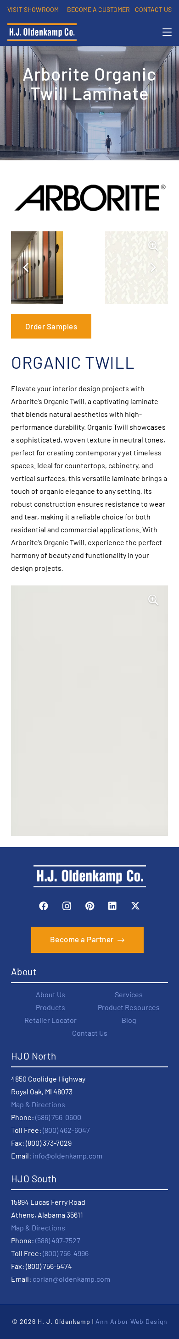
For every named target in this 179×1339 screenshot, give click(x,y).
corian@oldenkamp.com (71, 1278)
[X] (135, 906)
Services (129, 994)
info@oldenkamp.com (67, 1155)
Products (50, 1007)
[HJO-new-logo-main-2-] (42, 32)
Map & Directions (38, 1104)
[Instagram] (66, 906)
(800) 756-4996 (66, 1253)
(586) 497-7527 (57, 1240)
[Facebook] (43, 906)
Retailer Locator (50, 1020)
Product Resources (129, 1007)
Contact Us (89, 1032)
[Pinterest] (89, 906)
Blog (129, 1020)
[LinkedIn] (112, 906)
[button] (167, 32)
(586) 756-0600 (58, 1117)
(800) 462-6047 (66, 1130)
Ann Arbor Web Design (131, 1321)
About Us (50, 994)
